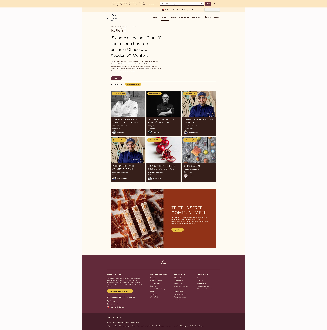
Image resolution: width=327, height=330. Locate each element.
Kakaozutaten (178, 280)
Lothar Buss (120, 132)
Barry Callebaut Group (157, 289)
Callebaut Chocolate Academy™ (120, 26)
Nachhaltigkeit (155, 283)
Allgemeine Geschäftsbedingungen (118, 326)
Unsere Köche (202, 283)
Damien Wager (157, 178)
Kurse (199, 278)
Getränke (177, 300)
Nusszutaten (178, 283)
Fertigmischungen (180, 297)
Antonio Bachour (193, 132)
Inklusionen (177, 289)
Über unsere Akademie (204, 289)
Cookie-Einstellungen (197, 326)
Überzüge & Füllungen (181, 286)
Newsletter (153, 294)
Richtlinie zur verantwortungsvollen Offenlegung (172, 326)
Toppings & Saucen (180, 294)
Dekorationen (178, 291)
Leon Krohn (192, 176)
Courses (134, 26)
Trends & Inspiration (184, 17)
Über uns (153, 286)
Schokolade (177, 278)
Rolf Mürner (156, 132)
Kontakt (216, 17)
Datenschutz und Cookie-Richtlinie (143, 326)
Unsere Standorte (203, 286)
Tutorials (200, 280)
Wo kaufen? (154, 297)
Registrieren (178, 230)
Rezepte (173, 17)
